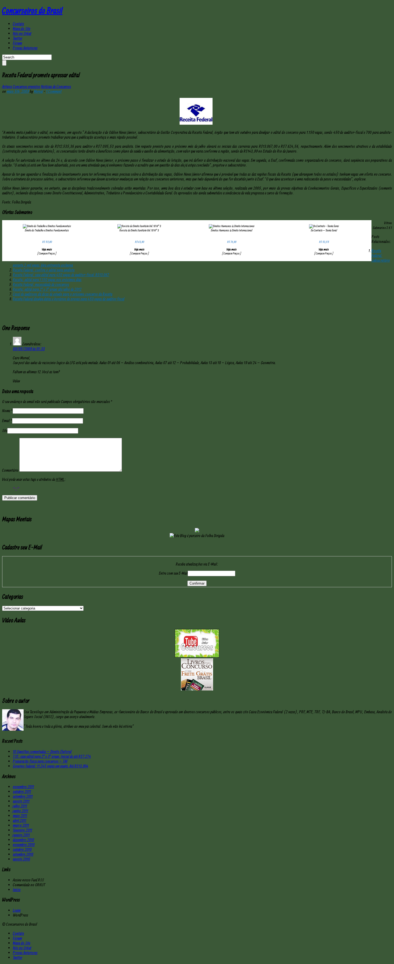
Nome (6, 410)
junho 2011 (20, 810)
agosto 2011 (21, 801)
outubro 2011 (22, 791)
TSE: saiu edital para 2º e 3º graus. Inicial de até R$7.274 (52, 756)
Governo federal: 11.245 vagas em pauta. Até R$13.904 (50, 765)
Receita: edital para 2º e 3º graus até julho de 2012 (47, 289)
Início (17, 889)
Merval (38, 91)
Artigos (7, 86)
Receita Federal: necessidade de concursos (41, 284)
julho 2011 (20, 805)
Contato (18, 23)
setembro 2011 (23, 796)
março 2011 (21, 825)
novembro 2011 (23, 786)
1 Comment (54, 91)
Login (17, 910)
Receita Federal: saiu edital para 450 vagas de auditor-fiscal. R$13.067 (61, 274)
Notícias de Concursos (56, 86)
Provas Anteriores (25, 47)
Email (6, 420)
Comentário (10, 470)
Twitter (17, 38)
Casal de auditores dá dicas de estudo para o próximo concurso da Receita (62, 293)
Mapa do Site (21, 28)
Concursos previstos (26, 86)
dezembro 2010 (23, 839)
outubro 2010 (22, 849)
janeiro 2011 (21, 834)
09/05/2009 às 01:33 (29, 348)
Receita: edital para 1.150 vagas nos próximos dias (47, 279)
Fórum (17, 42)
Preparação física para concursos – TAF (40, 761)
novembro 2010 (24, 844)
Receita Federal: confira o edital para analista (44, 269)
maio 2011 (20, 815)
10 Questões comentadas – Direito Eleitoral (42, 751)
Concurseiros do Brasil (32, 10)
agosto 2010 (21, 858)
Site (4, 430)
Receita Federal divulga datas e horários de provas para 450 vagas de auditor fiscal (68, 298)
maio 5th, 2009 (18, 91)
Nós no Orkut (22, 33)
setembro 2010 (23, 854)
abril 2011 (19, 820)
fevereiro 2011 (22, 830)
